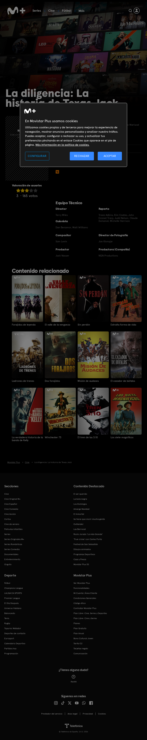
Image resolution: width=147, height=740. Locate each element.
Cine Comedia (11, 509)
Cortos (7, 519)
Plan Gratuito (80, 628)
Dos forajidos (52, 380)
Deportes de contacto (14, 633)
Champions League (13, 588)
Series (36, 10)
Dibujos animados (82, 549)
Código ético (80, 603)
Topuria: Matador (12, 628)
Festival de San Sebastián (86, 544)
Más (81, 11)
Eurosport (9, 638)
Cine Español (10, 504)
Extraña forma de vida (123, 324)
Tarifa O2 (78, 643)
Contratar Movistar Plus (85, 608)
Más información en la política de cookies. (62, 144)
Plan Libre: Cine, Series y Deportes (90, 613)
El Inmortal (79, 514)
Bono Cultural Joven (83, 638)
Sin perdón (84, 324)
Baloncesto (9, 613)
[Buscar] (130, 10)
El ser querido (80, 494)
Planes (77, 623)
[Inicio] (16, 11)
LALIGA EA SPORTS (13, 593)
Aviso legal (72, 713)
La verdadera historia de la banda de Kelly (27, 439)
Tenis (6, 618)
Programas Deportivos (84, 554)
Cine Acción (10, 514)
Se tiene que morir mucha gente (89, 519)
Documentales (11, 554)
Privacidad (88, 713)
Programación (11, 653)
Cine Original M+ (12, 499)
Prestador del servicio (51, 713)
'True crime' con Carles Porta (88, 539)
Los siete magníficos (122, 437)
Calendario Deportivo (14, 643)
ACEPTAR (110, 156)
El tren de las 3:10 (88, 437)
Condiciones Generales (85, 598)
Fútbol (66, 10)
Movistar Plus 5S (81, 564)
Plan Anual (79, 633)
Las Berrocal (80, 529)
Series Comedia (12, 549)
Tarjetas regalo (81, 648)
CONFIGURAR (37, 156)
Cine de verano (11, 524)
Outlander (79, 524)
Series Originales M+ (14, 539)
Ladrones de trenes (23, 380)
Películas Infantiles (13, 529)
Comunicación (80, 653)
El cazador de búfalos (123, 380)
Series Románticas (13, 544)
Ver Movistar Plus (82, 583)
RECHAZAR (81, 156)
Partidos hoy (10, 648)
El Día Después (11, 603)
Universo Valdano (12, 608)
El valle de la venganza (57, 324)
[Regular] (27, 190)
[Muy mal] (18, 190)
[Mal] (23, 190)
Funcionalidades (81, 588)
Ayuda (74, 681)
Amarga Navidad (81, 509)
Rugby (7, 623)
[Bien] (31, 190)
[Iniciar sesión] (137, 11)
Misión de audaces (88, 380)
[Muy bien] (35, 190)
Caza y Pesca (80, 559)
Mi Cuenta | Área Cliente (85, 593)
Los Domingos (80, 504)
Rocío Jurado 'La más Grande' (88, 534)
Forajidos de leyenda (23, 324)
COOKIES (102, 713)
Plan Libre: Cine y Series (85, 618)
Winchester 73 (53, 437)
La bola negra (80, 499)
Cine (51, 10)
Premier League (12, 598)
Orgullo (7, 564)
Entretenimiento (12, 559)
